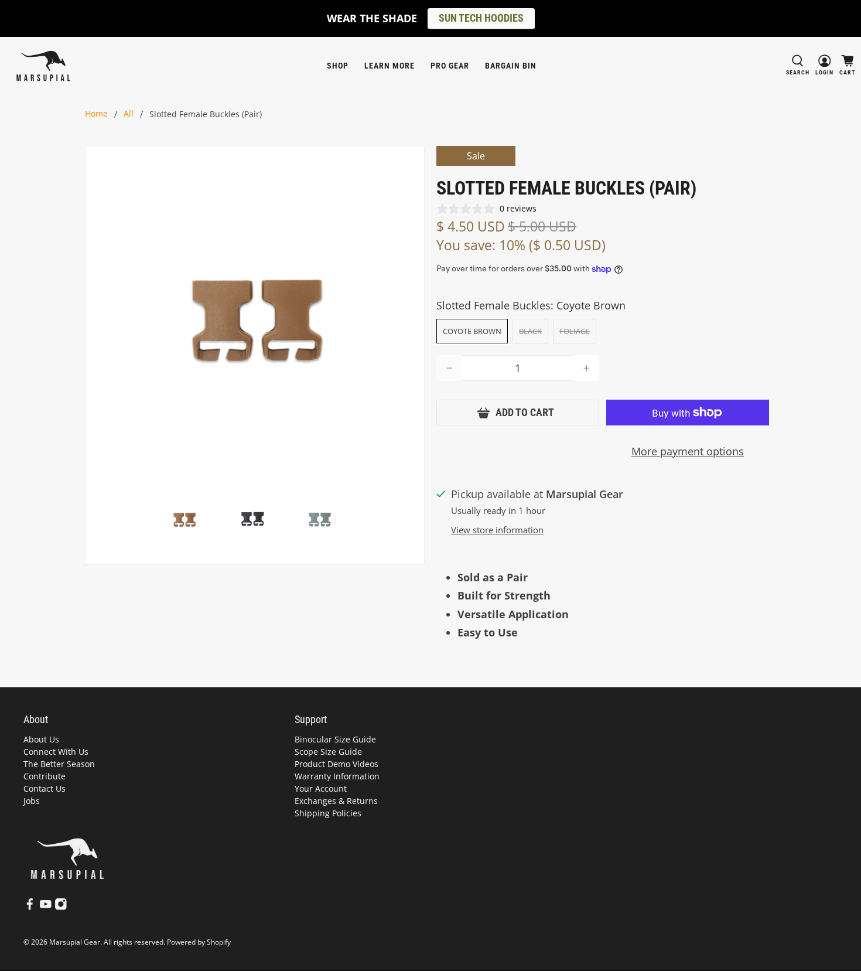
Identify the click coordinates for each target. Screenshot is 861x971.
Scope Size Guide (328, 751)
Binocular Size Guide (335, 739)
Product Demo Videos (336, 763)
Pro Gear (449, 65)
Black (530, 331)
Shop (337, 65)
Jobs (31, 800)
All (129, 114)
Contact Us (44, 788)
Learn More (389, 65)
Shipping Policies (328, 813)
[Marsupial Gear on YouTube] (45, 907)
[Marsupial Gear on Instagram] (60, 907)
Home (96, 114)
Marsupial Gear (74, 942)
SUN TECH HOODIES (481, 18)
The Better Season (59, 763)
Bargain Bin (511, 65)
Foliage (574, 331)
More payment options (687, 451)
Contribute (44, 776)
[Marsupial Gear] (43, 65)
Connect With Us (55, 751)
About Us (41, 739)
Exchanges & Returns (336, 800)
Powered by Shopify (199, 942)
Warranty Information (337, 776)
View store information (497, 530)
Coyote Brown (472, 331)
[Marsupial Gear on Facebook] (29, 907)
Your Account (321, 788)
